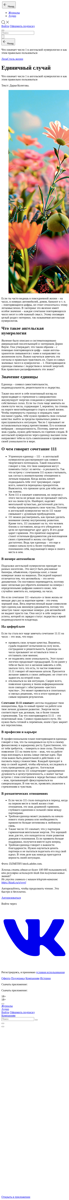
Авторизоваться (11, 897)
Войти (5, 26)
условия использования (50, 972)
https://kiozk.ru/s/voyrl (13, 882)
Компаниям (32, 978)
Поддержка (18, 978)
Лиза (4, 58)
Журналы (14, 12)
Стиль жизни (15, 58)
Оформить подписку (22, 26)
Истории (45, 978)
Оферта (5, 978)
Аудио (12, 15)
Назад (10, 6)
